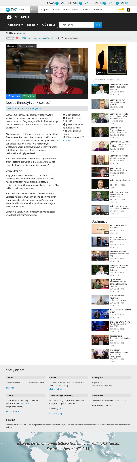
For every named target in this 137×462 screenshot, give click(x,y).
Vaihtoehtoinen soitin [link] (27, 46)
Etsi (98, 25)
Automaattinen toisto (108, 79)
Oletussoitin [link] (11, 46)
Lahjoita (55, 9)
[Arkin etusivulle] (18, 16)
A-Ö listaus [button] (49, 25)
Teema (31, 25)
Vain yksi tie (36, 108)
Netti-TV (23, 9)
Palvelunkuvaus (12, 411)
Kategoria (14, 25)
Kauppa (75, 9)
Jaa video (15, 96)
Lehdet (65, 9)
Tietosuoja (11, 387)
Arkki (33, 9)
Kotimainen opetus (17, 108)
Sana (128, 9)
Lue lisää (97, 9)
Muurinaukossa (121, 9)
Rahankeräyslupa (56, 413)
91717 (61, 408)
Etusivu (12, 9)
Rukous (86, 9)
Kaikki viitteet (25, 403)
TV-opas (43, 9)
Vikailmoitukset (55, 389)
